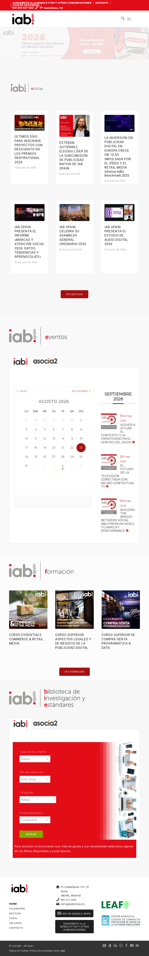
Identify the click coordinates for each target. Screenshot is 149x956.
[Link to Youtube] (131, 945)
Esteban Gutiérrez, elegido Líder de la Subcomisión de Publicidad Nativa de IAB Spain (73, 155)
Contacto (16, 927)
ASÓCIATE (101, 2)
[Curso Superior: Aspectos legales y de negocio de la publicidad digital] (74, 609)
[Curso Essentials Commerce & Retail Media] (28, 609)
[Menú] (129, 19)
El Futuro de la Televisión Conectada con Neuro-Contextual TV (117, 476)
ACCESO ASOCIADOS (26, 4)
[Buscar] (120, 19)
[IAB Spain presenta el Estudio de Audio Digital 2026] (119, 212)
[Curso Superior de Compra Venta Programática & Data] (121, 609)
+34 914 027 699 (22, 7)
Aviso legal (59, 951)
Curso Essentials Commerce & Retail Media (26, 639)
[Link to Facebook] (126, 945)
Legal (13, 918)
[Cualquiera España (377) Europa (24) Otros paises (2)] (34, 821)
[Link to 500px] (110, 945)
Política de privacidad (41, 951)
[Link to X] (104, 945)
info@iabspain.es (73, 904)
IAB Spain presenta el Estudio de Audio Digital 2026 (116, 235)
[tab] (20, 361)
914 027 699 (68, 899)
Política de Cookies (18, 951)
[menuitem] (52, 3)
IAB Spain (15, 923)
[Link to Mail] (137, 945)
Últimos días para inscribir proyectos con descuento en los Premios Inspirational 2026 (29, 149)
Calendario (17, 908)
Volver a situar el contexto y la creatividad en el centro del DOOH (118, 433)
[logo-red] (23, 19)
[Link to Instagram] (121, 945)
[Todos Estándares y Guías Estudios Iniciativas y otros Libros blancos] (35, 760)
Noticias (15, 913)
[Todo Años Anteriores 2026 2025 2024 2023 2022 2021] (34, 781)
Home (13, 903)
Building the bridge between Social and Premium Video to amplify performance (118, 520)
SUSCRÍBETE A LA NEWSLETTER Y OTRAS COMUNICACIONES (52, 2)
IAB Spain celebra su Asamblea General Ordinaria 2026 (72, 235)
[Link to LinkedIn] (115, 945)
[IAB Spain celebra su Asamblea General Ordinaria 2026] (74, 212)
